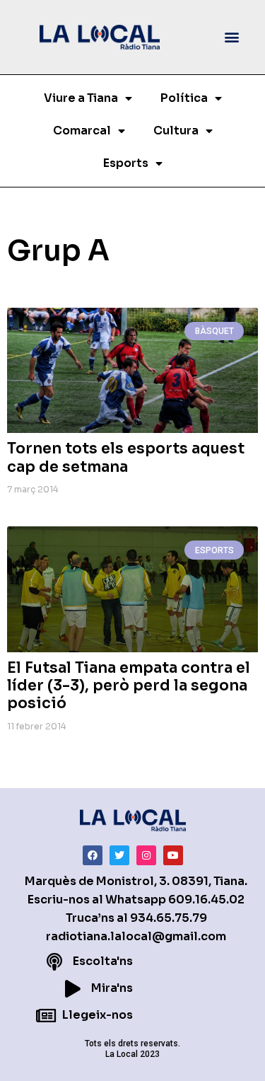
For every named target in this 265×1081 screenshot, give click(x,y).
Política (184, 98)
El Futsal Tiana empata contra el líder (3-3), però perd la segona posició (128, 685)
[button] (232, 37)
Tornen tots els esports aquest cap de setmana (126, 457)
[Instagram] (146, 855)
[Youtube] (173, 855)
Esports (125, 163)
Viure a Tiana (81, 98)
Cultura (176, 130)
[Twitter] (119, 855)
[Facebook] (92, 855)
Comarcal (82, 130)
